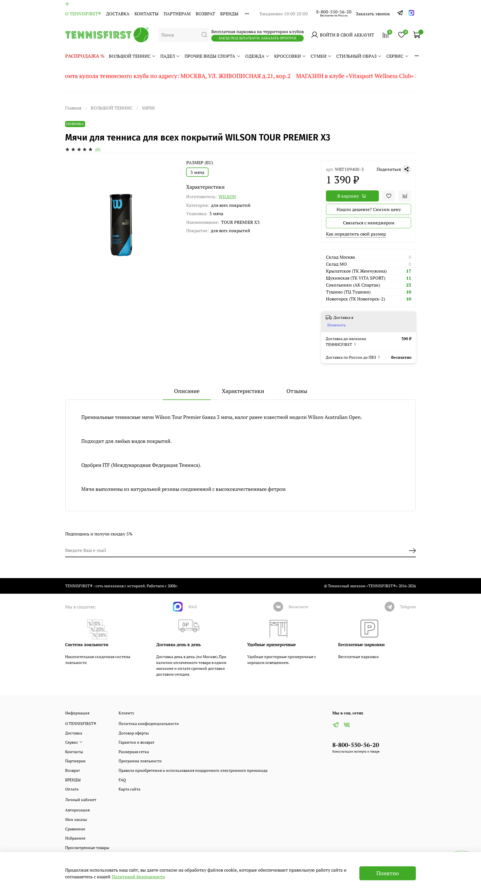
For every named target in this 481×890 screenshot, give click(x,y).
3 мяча (197, 172)
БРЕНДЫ (229, 14)
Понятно (387, 873)
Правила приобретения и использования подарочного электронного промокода (193, 770)
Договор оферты (134, 733)
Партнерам (177, 14)
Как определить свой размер (356, 234)
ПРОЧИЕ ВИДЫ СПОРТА (210, 56)
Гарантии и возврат (136, 742)
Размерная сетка (134, 751)
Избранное (75, 838)
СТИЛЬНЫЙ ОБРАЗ (356, 56)
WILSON (227, 196)
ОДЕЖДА (254, 56)
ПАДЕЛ (167, 56)
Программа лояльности (140, 760)
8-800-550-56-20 (334, 12)
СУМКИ (319, 56)
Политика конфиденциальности (149, 723)
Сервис (394, 56)
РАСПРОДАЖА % (84, 56)
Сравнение (75, 828)
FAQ (122, 779)
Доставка (117, 14)
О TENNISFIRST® (83, 14)
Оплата (71, 789)
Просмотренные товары (87, 847)
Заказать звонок (373, 14)
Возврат (205, 14)
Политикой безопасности (138, 877)
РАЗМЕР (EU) (199, 162)
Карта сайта (129, 789)
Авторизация (77, 810)
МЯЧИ (148, 108)
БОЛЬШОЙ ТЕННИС (130, 56)
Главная (73, 108)
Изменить (336, 325)
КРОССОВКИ (287, 56)
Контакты (146, 14)
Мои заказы (76, 819)
